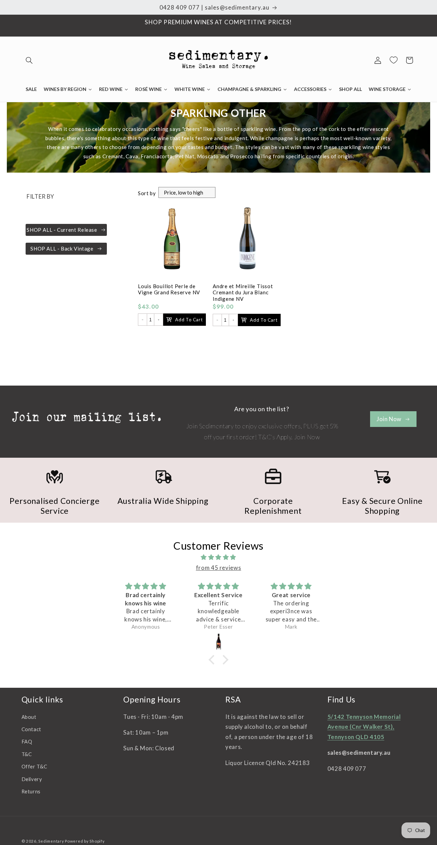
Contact (31, 729)
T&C (27, 754)
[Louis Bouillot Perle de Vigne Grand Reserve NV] (172, 242)
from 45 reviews (218, 567)
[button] (29, 60)
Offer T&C (34, 767)
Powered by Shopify (84, 841)
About (29, 717)
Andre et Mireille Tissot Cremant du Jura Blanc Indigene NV (243, 292)
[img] (218, 557)
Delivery (32, 779)
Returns (31, 791)
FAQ (27, 742)
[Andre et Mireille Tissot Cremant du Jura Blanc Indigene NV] (247, 242)
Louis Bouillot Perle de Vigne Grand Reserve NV (169, 289)
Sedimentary (51, 841)
